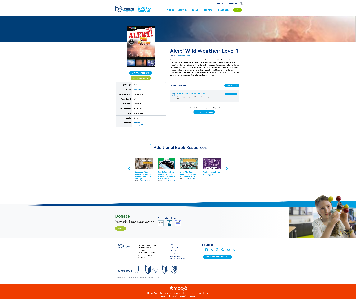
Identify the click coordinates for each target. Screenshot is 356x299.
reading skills (139, 124)
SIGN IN (220, 3)
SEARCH (241, 3)
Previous (129, 168)
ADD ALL (231, 85)
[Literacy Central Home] (144, 6)
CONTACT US (175, 247)
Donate (120, 228)
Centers (208, 10)
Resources (223, 10)
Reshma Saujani (191, 178)
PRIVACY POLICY (175, 253)
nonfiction (137, 89)
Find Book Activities (177, 10)
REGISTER (233, 3)
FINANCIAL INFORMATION (178, 259)
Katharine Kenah (184, 55)
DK (210, 176)
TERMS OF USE (176, 256)
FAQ (171, 245)
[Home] (126, 6)
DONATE (237, 10)
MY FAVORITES (139, 73)
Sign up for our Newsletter (217, 257)
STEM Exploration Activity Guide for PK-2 (191, 93)
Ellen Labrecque (146, 180)
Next (227, 168)
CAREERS (173, 250)
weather (137, 122)
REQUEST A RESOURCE (204, 112)
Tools (195, 10)
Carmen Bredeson (169, 180)
